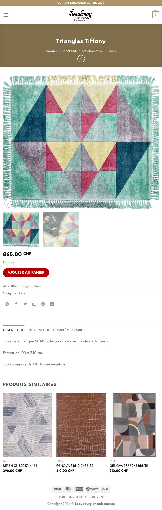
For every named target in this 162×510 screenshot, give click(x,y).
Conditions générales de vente (81, 497)
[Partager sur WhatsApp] (7, 304)
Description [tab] (14, 330)
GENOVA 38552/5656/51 (129, 466)
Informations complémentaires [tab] (56, 330)
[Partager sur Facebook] (16, 304)
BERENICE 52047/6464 (20, 466)
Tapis (112, 51)
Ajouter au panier (26, 272)
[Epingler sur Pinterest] (43, 304)
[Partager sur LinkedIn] (52, 304)
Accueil (52, 51)
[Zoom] (9, 203)
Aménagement (93, 51)
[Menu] (6, 14)
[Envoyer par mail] (34, 304)
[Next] (150, 142)
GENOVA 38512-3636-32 (74, 466)
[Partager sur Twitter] (25, 304)
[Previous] (11, 142)
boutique (70, 51)
